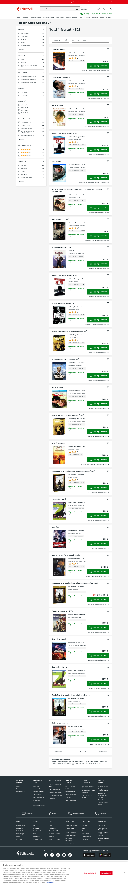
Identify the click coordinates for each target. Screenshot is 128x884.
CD (34, 825)
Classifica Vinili (37, 839)
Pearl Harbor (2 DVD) (60, 219)
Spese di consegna (71, 800)
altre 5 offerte (105, 352)
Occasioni (24, 95)
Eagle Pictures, (72, 477)
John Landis (74, 251)
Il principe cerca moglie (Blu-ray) (65, 359)
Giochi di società (71, 835)
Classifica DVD (53, 831)
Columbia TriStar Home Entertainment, (79, 83)
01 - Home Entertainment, (75, 645)
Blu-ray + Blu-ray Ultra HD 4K (29, 66)
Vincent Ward (74, 447)
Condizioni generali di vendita (88, 787)
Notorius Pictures (73, 281)
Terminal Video (26, 122)
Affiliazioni (52, 787)
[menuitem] (18, 17)
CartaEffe (57, 2)
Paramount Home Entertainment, (78, 505)
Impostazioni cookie (90, 873)
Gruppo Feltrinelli (103, 786)
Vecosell (24, 168)
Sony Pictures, (72, 197)
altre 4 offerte (105, 213)
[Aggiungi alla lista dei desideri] (108, 49)
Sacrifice (55, 527)
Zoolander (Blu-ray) (60, 667)
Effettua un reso (70, 792)
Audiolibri (19, 839)
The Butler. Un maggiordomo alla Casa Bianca (71, 695)
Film (50, 825)
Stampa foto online (39, 806)
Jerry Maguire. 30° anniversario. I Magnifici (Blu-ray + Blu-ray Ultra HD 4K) (77, 190)
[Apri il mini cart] (104, 9)
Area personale (70, 786)
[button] (77, 8)
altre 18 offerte (104, 240)
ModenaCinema (26, 177)
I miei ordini (69, 789)
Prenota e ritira (37, 789)
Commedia (24, 36)
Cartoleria (85, 825)
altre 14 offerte (104, 744)
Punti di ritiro (79, 2)
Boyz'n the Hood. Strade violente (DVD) (68, 415)
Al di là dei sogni (58, 443)
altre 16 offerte (104, 324)
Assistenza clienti (107, 2)
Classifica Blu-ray (54, 834)
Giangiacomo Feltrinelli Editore (103, 790)
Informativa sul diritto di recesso (88, 791)
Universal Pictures (26, 128)
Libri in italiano (20, 825)
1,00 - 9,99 (24, 105)
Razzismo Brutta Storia (103, 803)
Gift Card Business (54, 790)
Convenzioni (94, 2)
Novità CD (36, 828)
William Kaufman (75, 642)
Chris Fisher (73, 726)
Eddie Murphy (84, 251)
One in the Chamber (60, 639)
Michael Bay (74, 165)
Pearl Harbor (57, 161)
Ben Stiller (73, 502)
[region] (64, 873)
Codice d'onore (58, 49)
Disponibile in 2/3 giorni (28, 82)
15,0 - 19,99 (24, 110)
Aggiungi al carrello (99, 66)
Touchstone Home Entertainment (78, 167)
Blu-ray (23, 62)
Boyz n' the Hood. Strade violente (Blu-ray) (69, 331)
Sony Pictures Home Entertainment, (78, 421)
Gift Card (65, 2)
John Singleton (75, 335)
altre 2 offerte (105, 464)
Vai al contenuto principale (25, 2)
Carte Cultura (37, 794)
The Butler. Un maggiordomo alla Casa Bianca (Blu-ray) (75, 583)
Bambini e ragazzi (54, 839)
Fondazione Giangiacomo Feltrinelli (102, 795)
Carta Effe (36, 786)
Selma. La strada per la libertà (64, 133)
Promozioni (24, 92)
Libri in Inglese (20, 831)
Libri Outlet (19, 828)
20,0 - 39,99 (24, 113)
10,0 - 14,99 (24, 107)
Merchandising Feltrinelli (103, 829)
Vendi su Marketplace (55, 792)
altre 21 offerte (104, 98)
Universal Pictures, (73, 365)
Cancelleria (85, 834)
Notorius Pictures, (73, 139)
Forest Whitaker (85, 475)
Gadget (100, 835)
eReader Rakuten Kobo (103, 839)
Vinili (34, 834)
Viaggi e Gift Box (103, 833)
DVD (22, 59)
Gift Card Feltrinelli (38, 792)
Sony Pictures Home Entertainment (27, 132)
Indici (34, 803)
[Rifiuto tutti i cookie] (125, 872)
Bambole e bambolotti (69, 839)
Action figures (70, 843)
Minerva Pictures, (73, 533)
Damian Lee (73, 530)
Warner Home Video (27, 135)
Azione (23, 42)
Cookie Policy (50, 882)
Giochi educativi (71, 833)
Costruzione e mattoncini (70, 829)
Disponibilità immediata (28, 76)
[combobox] (60, 8)
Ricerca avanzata (84, 8)
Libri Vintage (20, 834)
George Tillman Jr (75, 558)
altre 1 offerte (105, 70)
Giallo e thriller (25, 45)
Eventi (87, 2)
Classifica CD (37, 831)
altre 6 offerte (105, 380)
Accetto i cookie (106, 873)
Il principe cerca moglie (61, 247)
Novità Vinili (36, 836)
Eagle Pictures (25, 125)
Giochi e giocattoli (71, 825)
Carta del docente (38, 797)
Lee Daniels (73, 475)
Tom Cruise (83, 53)
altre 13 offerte (104, 576)
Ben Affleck (84, 165)
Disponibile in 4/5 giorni (28, 79)
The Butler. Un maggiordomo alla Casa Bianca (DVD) (73, 471)
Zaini (83, 831)
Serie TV (51, 836)
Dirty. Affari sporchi (60, 723)
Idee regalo (101, 825)
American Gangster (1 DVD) (63, 303)
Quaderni (85, 839)
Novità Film (52, 828)
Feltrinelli (23, 165)
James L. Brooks (75, 81)
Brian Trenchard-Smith (77, 614)
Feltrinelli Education (104, 800)
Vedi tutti (21, 49)
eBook (18, 836)
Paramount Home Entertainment (78, 253)
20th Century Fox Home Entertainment (79, 561)
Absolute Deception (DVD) (63, 611)
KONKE (23, 171)
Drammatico (25, 33)
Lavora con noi (21, 792)
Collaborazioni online (55, 795)
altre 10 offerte (104, 492)
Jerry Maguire (57, 105)
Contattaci (69, 797)
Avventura (24, 39)
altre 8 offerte (105, 154)
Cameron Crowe (75, 109)
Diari (83, 828)
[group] (88, 13)
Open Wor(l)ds (86, 836)
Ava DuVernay (74, 137)
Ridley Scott (74, 307)
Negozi (72, 2)
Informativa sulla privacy (87, 796)
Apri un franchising (55, 784)
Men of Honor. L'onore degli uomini (66, 555)
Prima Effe (52, 798)
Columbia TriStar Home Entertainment (79, 55)
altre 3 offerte (105, 126)
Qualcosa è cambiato (61, 77)
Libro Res (24, 174)
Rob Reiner (73, 53)
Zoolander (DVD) (59, 499)
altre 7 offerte (105, 436)
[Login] (110, 9)
